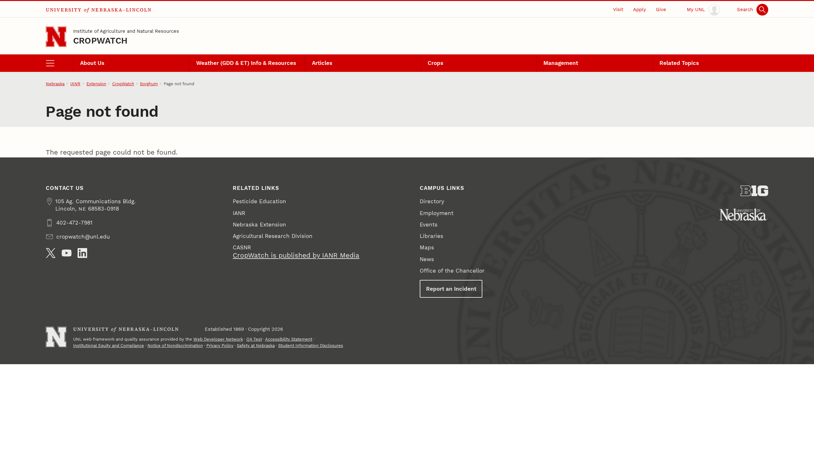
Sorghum (149, 83)
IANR (75, 83)
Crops (435, 63)
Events (429, 224)
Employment (436, 213)
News (427, 259)
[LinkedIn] (82, 253)
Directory (432, 201)
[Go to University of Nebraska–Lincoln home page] (56, 36)
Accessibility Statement (288, 339)
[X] (51, 253)
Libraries (431, 236)
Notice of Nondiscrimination (175, 345)
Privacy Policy (219, 345)
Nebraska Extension (259, 224)
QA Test (254, 339)
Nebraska (55, 83)
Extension (96, 83)
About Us (92, 63)
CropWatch (100, 40)
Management (560, 63)
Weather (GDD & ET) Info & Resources (246, 63)
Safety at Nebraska (256, 345)
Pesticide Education (259, 201)
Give (661, 9)
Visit (618, 9)
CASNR (242, 247)
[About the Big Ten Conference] (754, 191)
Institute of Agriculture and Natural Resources (126, 31)
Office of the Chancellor (452, 270)
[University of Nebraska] (743, 214)
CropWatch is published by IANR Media (296, 255)
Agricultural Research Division (273, 236)
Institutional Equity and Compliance (108, 345)
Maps (427, 247)
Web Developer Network (218, 339)
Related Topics (679, 63)
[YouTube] (67, 253)
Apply (639, 9)
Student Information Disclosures (310, 345)
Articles (322, 63)
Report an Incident (451, 289)
